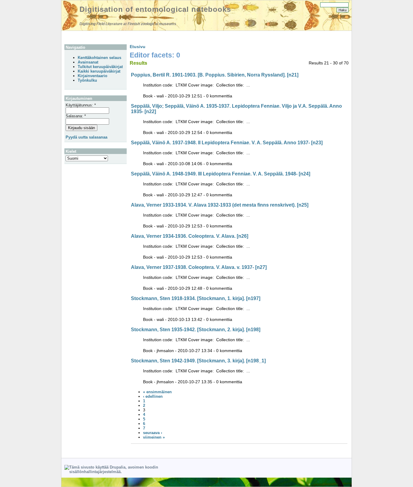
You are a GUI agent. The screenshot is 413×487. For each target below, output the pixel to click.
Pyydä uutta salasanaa (86, 137)
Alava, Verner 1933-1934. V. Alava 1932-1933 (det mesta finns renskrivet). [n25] (219, 205)
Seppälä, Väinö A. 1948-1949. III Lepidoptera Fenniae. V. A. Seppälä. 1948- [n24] (220, 173)
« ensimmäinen (157, 392)
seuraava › (152, 432)
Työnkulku (87, 80)
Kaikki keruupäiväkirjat (99, 71)
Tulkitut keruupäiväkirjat (100, 66)
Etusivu (137, 46)
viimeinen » (154, 437)
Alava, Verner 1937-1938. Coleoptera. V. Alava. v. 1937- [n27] (199, 267)
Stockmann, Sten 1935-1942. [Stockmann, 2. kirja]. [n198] (195, 329)
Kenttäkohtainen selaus (99, 57)
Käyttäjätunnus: (81, 105)
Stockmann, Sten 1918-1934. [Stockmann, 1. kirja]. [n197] (195, 298)
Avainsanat (88, 62)
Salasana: (76, 116)
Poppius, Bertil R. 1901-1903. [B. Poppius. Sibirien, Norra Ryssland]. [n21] (214, 74)
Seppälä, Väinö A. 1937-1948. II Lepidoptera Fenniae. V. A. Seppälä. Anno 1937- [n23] (227, 142)
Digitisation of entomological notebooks (155, 9)
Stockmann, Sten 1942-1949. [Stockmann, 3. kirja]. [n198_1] (198, 360)
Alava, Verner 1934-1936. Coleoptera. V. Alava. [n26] (189, 236)
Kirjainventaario (92, 76)
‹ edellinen (153, 396)
